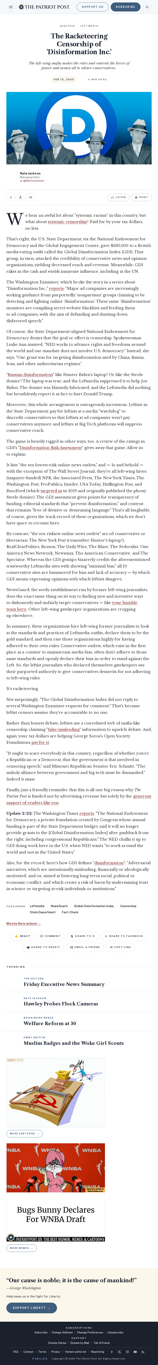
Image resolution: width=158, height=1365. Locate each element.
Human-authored (75, 1351)
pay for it (40, 742)
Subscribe (125, 6)
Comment (53, 936)
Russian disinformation (30, 374)
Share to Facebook (126, 936)
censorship (128, 906)
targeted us (51, 491)
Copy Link (122, 947)
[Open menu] (10, 6)
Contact (28, 1351)
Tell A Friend (102, 1342)
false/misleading (64, 729)
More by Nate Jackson (23, 923)
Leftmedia (37, 906)
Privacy (55, 1351)
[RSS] (143, 1352)
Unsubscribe (115, 1332)
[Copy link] (30, 197)
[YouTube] (135, 1352)
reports (56, 288)
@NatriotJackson (33, 180)
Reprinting (97, 1351)
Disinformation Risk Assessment (51, 448)
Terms (42, 1351)
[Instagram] (127, 1352)
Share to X (85, 936)
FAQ (15, 1351)
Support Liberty (32, 1307)
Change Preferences (90, 1332)
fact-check (70, 912)
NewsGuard (59, 906)
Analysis (67, 25)
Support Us (93, 6)
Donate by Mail (80, 1342)
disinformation (109, 863)
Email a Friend (87, 947)
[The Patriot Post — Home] (44, 6)
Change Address (62, 1332)
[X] (119, 1352)
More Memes (21, 1248)
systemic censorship (67, 222)
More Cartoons (25, 1133)
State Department (43, 912)
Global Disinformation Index (94, 906)
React (22, 936)
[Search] (147, 6)
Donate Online (57, 1342)
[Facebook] (112, 1352)
